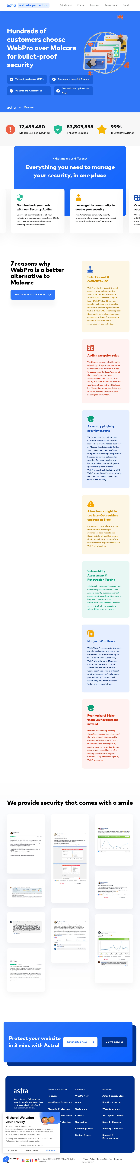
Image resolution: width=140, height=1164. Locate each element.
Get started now (77, 1042)
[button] (66, 5)
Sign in (126, 5)
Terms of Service (104, 1159)
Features (94, 5)
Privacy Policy (88, 1159)
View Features (114, 1042)
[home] (11, 5)
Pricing (81, 5)
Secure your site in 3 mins (30, 294)
